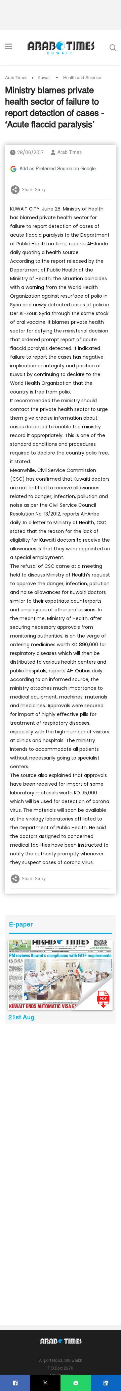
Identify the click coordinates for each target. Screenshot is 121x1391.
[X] (45, 1383)
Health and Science (82, 78)
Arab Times (16, 78)
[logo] (61, 47)
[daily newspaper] (60, 975)
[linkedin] (106, 1383)
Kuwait (44, 78)
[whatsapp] (75, 1383)
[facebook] (15, 1383)
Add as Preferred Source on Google (57, 169)
